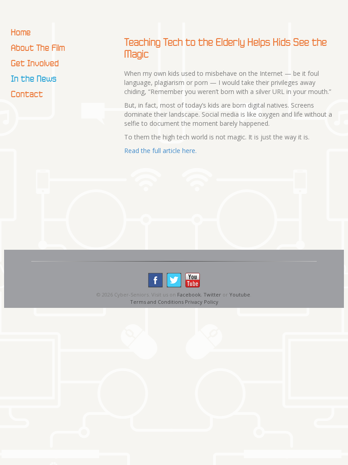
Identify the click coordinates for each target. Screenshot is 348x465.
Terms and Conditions (157, 301)
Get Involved (35, 63)
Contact (27, 94)
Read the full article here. (160, 150)
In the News (34, 79)
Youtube (239, 294)
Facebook (189, 294)
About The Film (38, 48)
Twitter (212, 294)
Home (21, 32)
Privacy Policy (201, 301)
